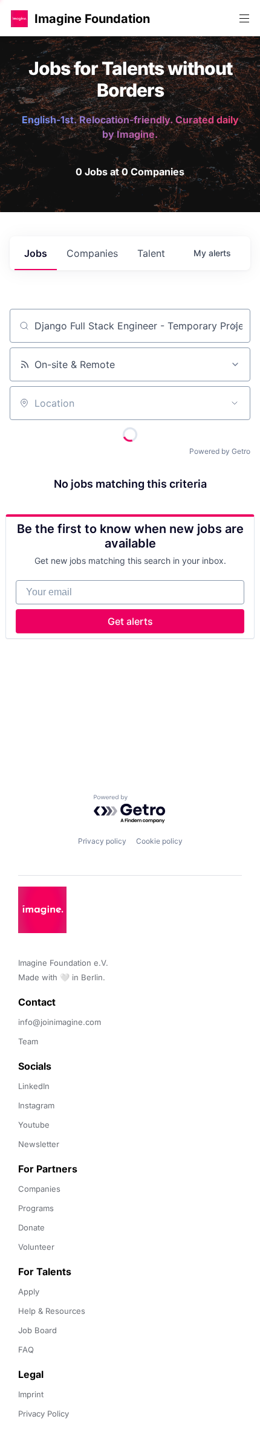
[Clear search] (234, 325)
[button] (19, 18)
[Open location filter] (234, 403)
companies (92, 253)
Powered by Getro (219, 451)
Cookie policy (159, 840)
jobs (35, 253)
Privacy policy (102, 840)
